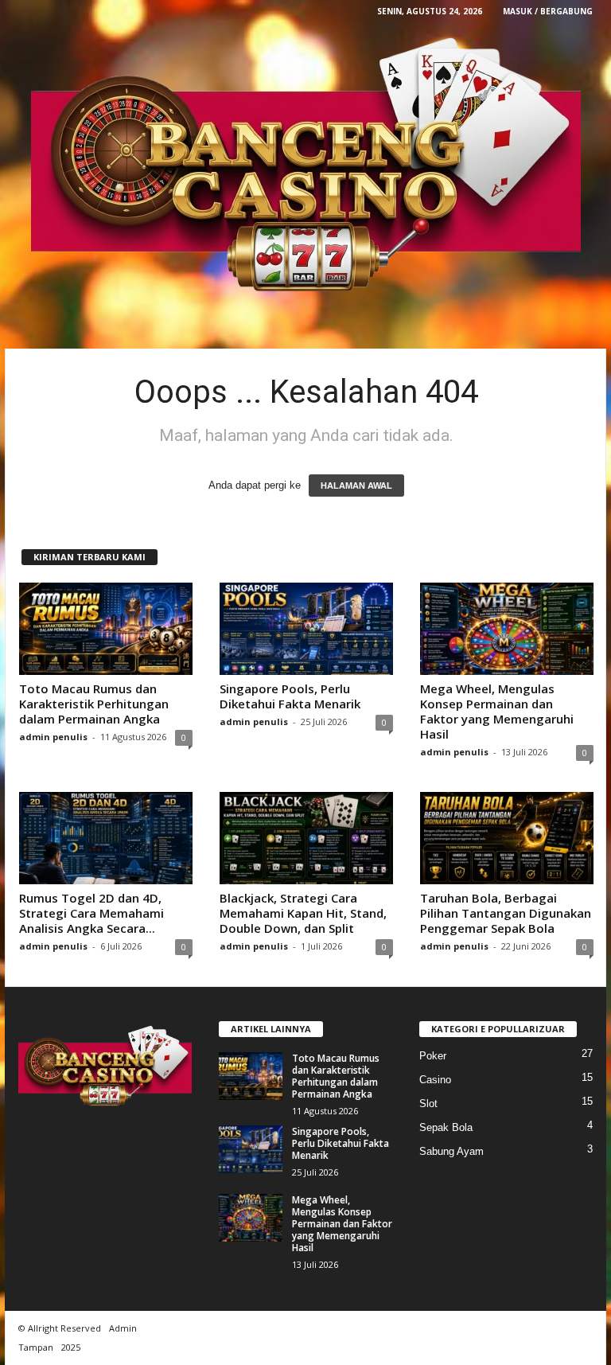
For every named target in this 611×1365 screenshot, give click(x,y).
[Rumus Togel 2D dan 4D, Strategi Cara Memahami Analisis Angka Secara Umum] (106, 838)
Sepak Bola (446, 1127)
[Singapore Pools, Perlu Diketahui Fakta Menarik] (306, 629)
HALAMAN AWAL (356, 485)
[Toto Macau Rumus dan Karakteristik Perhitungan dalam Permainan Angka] (106, 629)
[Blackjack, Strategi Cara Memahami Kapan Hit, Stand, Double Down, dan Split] (306, 838)
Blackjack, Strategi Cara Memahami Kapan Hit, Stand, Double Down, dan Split (303, 913)
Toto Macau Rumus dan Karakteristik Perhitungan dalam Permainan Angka (94, 704)
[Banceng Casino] (305, 166)
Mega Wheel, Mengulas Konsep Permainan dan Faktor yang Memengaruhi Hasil (497, 711)
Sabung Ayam (451, 1151)
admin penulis (53, 737)
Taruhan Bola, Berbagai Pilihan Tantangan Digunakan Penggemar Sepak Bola (505, 913)
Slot (428, 1104)
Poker (432, 1056)
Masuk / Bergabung (548, 11)
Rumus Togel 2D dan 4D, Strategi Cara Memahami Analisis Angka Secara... (91, 913)
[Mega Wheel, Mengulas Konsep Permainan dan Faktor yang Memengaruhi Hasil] (506, 629)
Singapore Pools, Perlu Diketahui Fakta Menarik (290, 696)
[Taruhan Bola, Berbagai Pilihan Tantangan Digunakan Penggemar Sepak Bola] (506, 838)
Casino (435, 1080)
